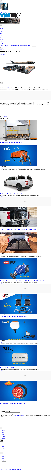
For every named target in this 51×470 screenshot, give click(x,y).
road (21, 100)
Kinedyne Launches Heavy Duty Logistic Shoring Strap (11, 142)
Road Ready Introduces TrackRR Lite (7, 367)
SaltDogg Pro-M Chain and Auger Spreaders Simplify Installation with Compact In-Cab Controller (19, 229)
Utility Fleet (1, 42)
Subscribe (1, 12)
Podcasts (16, 45)
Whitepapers (20, 45)
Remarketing (1, 36)
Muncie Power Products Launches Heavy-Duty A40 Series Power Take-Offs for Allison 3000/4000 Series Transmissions (23, 280)
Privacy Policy (2, 469)
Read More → (2, 196)
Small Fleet (1, 38)
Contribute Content (4, 459)
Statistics (18, 45)
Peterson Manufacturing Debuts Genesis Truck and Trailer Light (12, 403)
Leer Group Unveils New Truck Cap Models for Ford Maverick (12, 193)
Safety (1, 37)
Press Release (3, 460)
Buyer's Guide (28, 45)
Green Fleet (1, 30)
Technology (1, 40)
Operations (1, 34)
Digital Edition (4, 12)
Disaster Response (2, 28)
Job (25, 45)
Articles (7, 0)
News (5, 0)
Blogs (4, 45)
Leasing (1, 32)
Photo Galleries (8, 45)
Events (22, 45)
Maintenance (1, 33)
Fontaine (3, 116)
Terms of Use (5, 469)
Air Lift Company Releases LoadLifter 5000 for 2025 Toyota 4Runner (13, 316)
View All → (1, 406)
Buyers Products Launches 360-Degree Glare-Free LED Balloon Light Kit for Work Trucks (17, 342)
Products (11, 45)
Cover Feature (3, 0)
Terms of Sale (8, 469)
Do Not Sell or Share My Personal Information (15, 469)
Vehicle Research (2, 44)
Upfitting (1, 41)
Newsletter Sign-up (4, 455)
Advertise (3, 458)
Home (1, 49)
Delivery (1, 26)
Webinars (24, 45)
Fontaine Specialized (6, 87)
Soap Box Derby (4, 456)
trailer (19, 87)
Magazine (13, 45)
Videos (6, 45)
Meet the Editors (4, 457)
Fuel (0, 29)
